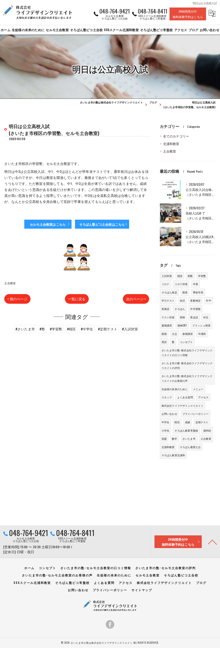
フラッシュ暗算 (201, 325)
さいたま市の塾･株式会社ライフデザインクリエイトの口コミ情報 (187, 352)
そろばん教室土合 (190, 447)
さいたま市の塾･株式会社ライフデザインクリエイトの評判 (187, 365)
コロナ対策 (181, 284)
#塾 (42, 328)
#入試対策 (130, 328)
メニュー (198, 389)
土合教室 (10, 283)
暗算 (185, 292)
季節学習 (198, 292)
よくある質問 (185, 397)
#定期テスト (107, 328)
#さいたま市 (25, 328)
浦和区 (207, 430)
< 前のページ (17, 298)
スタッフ (167, 397)
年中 (208, 300)
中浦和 (202, 333)
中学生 (166, 422)
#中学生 (87, 328)
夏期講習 (167, 325)
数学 (174, 438)
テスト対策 (168, 317)
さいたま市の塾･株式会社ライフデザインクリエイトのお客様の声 (187, 378)
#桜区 (71, 328)
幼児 (182, 300)
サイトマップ (141, 590)
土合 (174, 333)
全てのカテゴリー (176, 136)
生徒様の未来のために (175, 389)
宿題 (164, 438)
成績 (187, 422)
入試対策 (167, 276)
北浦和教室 (171, 143)
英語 (164, 342)
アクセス (203, 397)
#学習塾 (56, 328)
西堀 (164, 333)
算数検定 (195, 300)
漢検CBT (182, 325)
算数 (190, 276)
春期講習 (187, 333)
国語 (179, 276)
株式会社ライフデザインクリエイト (182, 405)
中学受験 (195, 309)
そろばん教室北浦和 (173, 455)
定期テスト (202, 422)
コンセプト (186, 342)
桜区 (177, 422)
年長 (195, 284)
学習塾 (202, 276)
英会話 (194, 317)
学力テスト (168, 300)
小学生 (166, 430)
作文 (205, 317)
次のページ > (136, 298)
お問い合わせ (169, 413)
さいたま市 (189, 438)
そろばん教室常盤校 (186, 430)
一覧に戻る (77, 298)
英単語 (166, 309)
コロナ (166, 284)
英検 (182, 317)
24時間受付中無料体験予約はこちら (188, 14)
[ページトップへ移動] (212, 542)
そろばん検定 (169, 292)
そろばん (179, 309)
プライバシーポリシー (195, 413)
